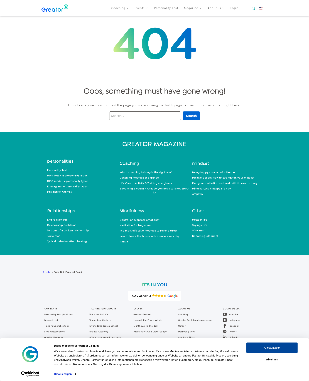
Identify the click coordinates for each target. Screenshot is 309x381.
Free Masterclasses (54, 331)
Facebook (234, 325)
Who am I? (199, 230)
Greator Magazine (53, 337)
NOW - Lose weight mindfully (105, 337)
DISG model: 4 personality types (67, 181)
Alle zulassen (272, 347)
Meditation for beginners (135, 225)
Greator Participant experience (195, 320)
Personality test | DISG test (58, 314)
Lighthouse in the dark (146, 325)
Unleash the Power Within (148, 320)
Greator (47, 272)
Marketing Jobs (186, 331)
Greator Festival (142, 314)
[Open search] (253, 7)
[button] (120, 8)
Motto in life (199, 219)
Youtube (233, 314)
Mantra (124, 241)
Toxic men (53, 236)
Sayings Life (199, 225)
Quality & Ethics (186, 337)
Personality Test (57, 170)
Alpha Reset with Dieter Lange (150, 331)
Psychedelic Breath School (103, 325)
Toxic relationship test (56, 325)
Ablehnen (272, 359)
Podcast (233, 331)
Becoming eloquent (205, 236)
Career (182, 325)
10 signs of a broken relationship (68, 230)
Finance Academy (98, 331)
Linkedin (233, 337)
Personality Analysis (59, 191)
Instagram (234, 320)
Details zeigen (63, 373)
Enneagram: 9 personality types (67, 186)
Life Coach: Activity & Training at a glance (146, 183)
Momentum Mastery (100, 320)
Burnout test (51, 320)
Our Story (183, 314)
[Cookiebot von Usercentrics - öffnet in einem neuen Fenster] (30, 374)
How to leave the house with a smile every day (149, 236)
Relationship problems (61, 225)
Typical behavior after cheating (67, 241)
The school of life (98, 314)
